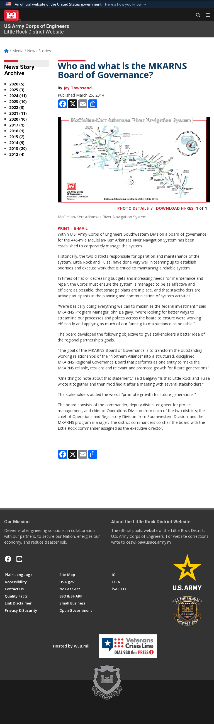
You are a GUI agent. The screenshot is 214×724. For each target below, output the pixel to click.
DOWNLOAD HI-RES (174, 208)
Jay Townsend (78, 87)
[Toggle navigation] (205, 15)
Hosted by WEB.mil (71, 646)
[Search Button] (196, 15)
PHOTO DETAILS (133, 208)
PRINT (64, 228)
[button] (126, 4)
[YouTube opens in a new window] (19, 559)
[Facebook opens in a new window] (8, 559)
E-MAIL (81, 228)
